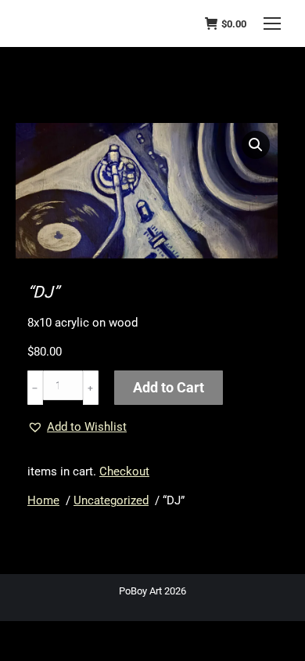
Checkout (124, 471)
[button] (256, 145)
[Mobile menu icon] (272, 23)
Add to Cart (168, 387)
